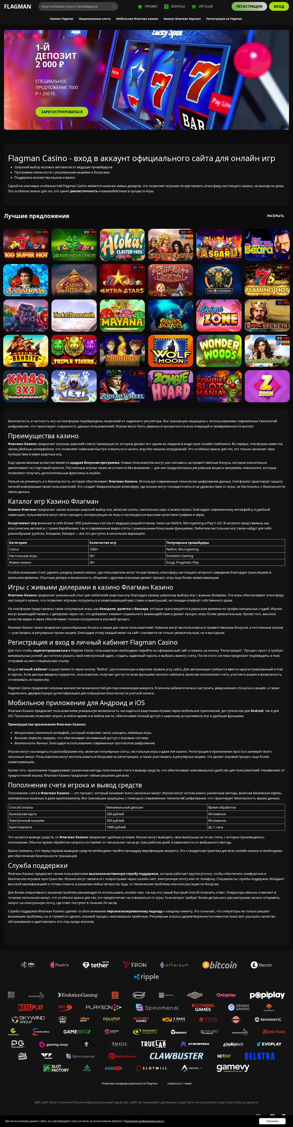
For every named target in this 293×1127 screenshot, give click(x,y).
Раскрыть (275, 216)
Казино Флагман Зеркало (182, 19)
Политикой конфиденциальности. (144, 1121)
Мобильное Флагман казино (137, 19)
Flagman (17, 6)
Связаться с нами (179, 1083)
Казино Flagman (61, 19)
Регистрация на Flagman (224, 19)
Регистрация (249, 6)
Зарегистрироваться (62, 111)
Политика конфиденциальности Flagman (130, 1083)
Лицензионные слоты (95, 19)
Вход (279, 6)
